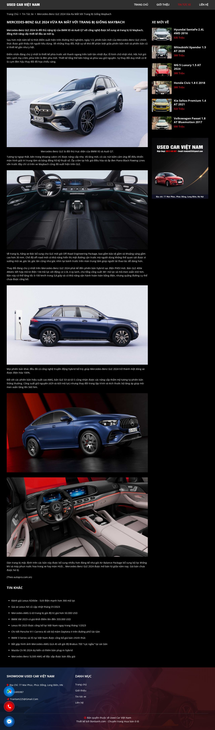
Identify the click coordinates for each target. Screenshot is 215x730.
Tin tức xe (80, 696)
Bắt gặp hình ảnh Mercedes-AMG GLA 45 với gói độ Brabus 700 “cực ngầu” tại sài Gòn (59, 644)
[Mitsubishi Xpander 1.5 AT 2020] (162, 52)
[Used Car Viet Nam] (23, 4)
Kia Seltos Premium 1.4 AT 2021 (190, 102)
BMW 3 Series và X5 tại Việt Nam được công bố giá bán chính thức (48, 637)
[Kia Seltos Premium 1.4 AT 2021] (162, 105)
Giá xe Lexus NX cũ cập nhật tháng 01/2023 (35, 606)
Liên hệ (79, 702)
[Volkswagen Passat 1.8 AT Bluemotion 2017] (162, 123)
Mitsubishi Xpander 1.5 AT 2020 (190, 49)
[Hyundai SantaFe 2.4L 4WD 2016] (162, 34)
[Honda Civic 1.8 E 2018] (162, 87)
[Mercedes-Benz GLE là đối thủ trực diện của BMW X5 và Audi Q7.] (77, 107)
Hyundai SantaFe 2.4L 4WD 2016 (189, 31)
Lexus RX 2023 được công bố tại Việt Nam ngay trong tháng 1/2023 (48, 625)
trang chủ (141, 4)
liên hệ (203, 4)
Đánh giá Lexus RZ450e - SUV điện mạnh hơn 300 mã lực (43, 600)
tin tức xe (184, 4)
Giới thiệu (80, 690)
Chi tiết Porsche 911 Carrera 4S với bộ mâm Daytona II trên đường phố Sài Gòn (55, 631)
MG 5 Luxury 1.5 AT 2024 (187, 67)
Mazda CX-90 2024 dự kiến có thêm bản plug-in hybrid (42, 650)
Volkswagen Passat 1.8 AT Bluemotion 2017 (190, 120)
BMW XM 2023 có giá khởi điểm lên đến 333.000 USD (41, 619)
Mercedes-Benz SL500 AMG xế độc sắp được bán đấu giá (43, 656)
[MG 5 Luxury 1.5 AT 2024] (162, 69)
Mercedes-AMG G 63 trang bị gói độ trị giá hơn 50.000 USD (44, 613)
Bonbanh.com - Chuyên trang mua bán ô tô (114, 721)
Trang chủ (81, 684)
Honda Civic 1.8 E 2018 (189, 83)
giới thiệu (163, 4)
